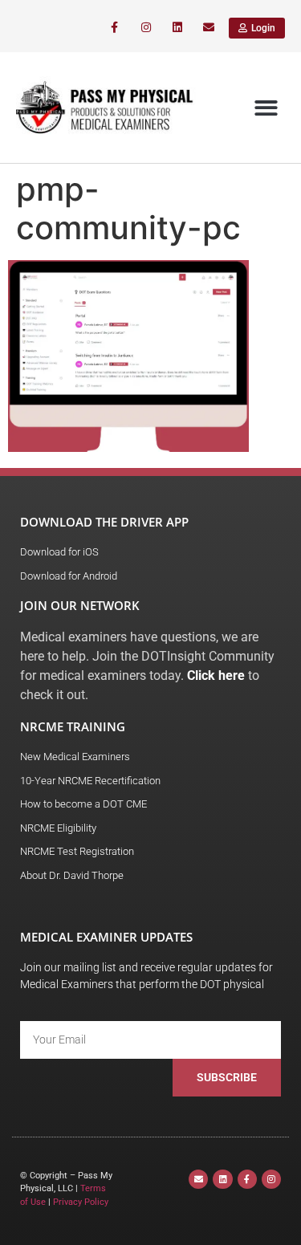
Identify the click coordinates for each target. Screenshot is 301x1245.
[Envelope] (209, 27)
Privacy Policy (80, 1202)
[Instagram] (145, 27)
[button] (267, 108)
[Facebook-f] (114, 27)
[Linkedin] (177, 27)
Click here (216, 675)
